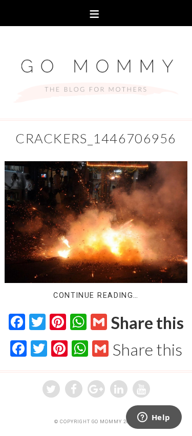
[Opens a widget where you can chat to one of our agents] (153, 418)
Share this (147, 323)
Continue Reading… (95, 295)
